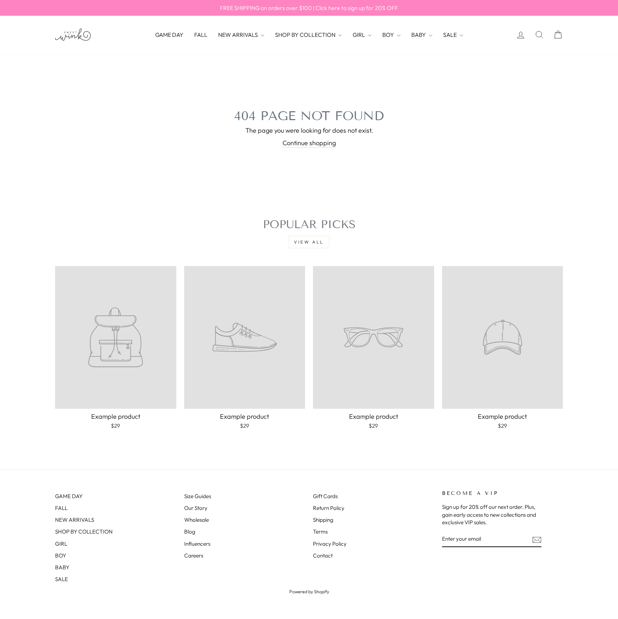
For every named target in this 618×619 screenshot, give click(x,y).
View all (309, 242)
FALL (200, 34)
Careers (193, 555)
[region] (309, 8)
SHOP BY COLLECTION (306, 34)
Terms (320, 531)
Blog (189, 531)
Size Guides (197, 496)
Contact (323, 555)
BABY (419, 34)
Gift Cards (325, 496)
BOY (388, 34)
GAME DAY (169, 34)
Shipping (323, 519)
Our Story (195, 508)
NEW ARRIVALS (238, 34)
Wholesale (196, 519)
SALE (450, 34)
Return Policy (328, 508)
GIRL (359, 34)
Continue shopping (309, 143)
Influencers (197, 543)
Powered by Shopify (309, 591)
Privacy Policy (330, 543)
